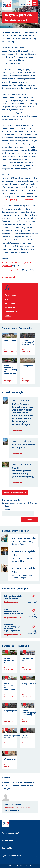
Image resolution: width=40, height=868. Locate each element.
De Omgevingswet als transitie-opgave (13, 597)
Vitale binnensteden (27, 737)
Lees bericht (18, 430)
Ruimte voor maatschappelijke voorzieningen (27, 713)
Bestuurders (10, 303)
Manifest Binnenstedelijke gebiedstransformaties (13, 611)
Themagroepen (11, 295)
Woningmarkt (27, 366)
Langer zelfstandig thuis (9, 660)
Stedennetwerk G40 (10, 833)
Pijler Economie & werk (11, 855)
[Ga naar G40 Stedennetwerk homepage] (7, 5)
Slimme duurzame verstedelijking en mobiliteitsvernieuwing (9, 370)
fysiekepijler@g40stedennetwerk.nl (19, 200)
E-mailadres (7, 509)
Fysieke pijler (7, 841)
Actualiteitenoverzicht (13, 492)
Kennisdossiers (11, 312)
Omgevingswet (9, 711)
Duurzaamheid (9, 341)
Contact (28, 4)
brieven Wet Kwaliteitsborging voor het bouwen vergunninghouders (13, 628)
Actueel (8, 299)
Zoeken (22, 4)
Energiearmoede (27, 684)
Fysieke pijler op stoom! (13, 270)
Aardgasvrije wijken (27, 659)
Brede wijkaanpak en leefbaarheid (9, 686)
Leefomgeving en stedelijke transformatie (27, 343)
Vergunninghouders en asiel (9, 737)
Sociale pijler (7, 848)
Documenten (10, 307)
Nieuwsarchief (9, 277)
